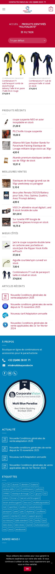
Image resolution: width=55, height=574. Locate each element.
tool (44, 520)
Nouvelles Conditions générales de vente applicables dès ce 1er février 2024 (29, 326)
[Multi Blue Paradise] (27, 9)
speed (5, 516)
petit (16, 511)
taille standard (22, 520)
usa (4, 529)
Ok (27, 569)
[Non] (51, 564)
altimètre (25, 484)
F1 (32, 493)
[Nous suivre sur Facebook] (4, 373)
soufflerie (41, 511)
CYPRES (6, 493)
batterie (34, 484)
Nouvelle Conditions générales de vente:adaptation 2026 (28, 296)
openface (13, 507)
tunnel (29, 525)
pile (22, 511)
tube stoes (7, 525)
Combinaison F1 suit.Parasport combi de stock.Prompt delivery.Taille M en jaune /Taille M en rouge (13, 86)
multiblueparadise (41, 502)
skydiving (30, 511)
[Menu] (4, 9)
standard (15, 516)
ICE (45, 493)
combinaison (27, 489)
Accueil (13, 24)
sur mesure (8, 520)
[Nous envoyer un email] (9, 373)
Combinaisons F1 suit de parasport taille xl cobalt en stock (40, 83)
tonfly (37, 520)
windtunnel (20, 529)
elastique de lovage (20, 493)
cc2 (18, 489)
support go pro (35, 516)
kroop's (14, 498)
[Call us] (15, 373)
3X (9, 484)
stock (23, 516)
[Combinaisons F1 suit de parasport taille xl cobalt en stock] (41, 64)
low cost (27, 502)
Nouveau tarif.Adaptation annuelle (29, 313)
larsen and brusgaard (12, 502)
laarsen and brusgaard (30, 498)
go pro (38, 493)
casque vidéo (8, 489)
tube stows (19, 525)
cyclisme (39, 489)
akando (15, 484)
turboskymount (41, 525)
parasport (7, 511)
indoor (6, 498)
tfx (31, 520)
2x (4, 484)
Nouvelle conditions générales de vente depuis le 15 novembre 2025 (31, 305)
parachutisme (35, 507)
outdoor (23, 507)
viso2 (11, 529)
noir (4, 507)
